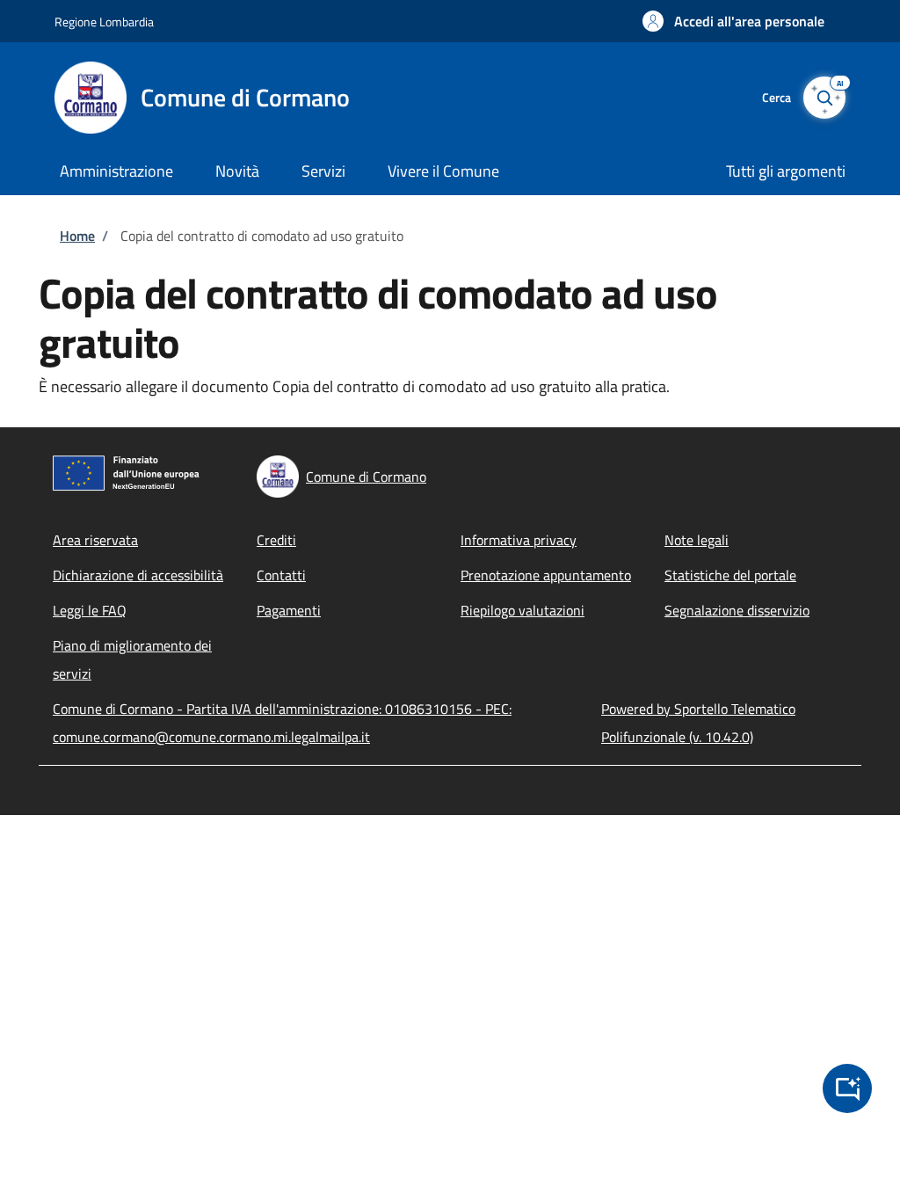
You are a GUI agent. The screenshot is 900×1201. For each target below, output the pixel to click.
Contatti (281, 575)
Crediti (276, 539)
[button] (733, 21)
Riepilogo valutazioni (522, 610)
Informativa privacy (519, 539)
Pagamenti (289, 610)
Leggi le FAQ (90, 610)
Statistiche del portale (730, 575)
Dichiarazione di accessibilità (138, 575)
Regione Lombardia (104, 21)
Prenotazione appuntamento (546, 575)
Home (77, 235)
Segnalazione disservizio (736, 610)
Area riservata (95, 539)
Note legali (696, 539)
